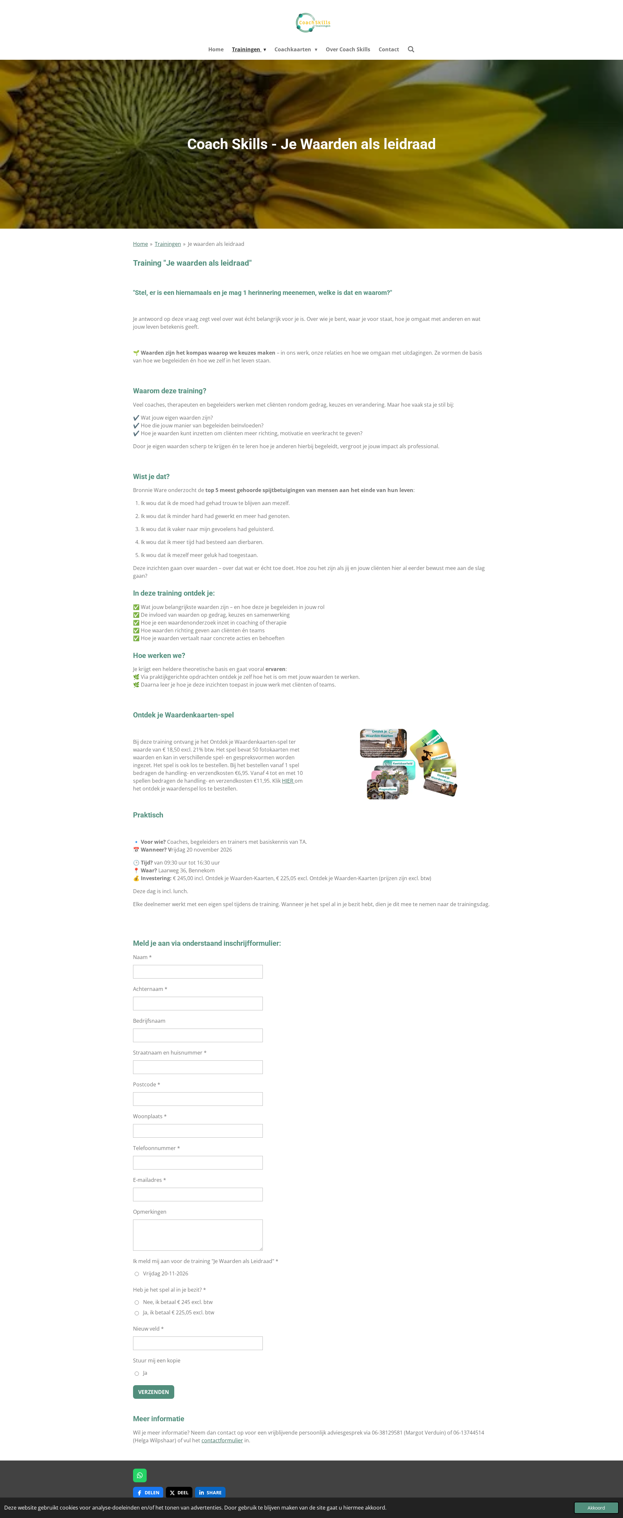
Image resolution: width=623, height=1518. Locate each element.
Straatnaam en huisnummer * (170, 1052)
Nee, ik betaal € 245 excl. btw (178, 1302)
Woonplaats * (150, 1116)
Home (140, 243)
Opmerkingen (149, 1211)
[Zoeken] (411, 49)
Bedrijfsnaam (149, 1020)
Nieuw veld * (148, 1328)
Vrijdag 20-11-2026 (165, 1273)
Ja (145, 1372)
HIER (288, 780)
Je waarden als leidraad (216, 243)
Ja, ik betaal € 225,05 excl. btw (178, 1312)
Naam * (142, 957)
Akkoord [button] (596, 1508)
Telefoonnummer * (156, 1148)
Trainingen (168, 243)
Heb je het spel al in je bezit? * (169, 1289)
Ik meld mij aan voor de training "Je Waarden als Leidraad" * (205, 1261)
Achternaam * (150, 989)
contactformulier (222, 1440)
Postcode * (146, 1084)
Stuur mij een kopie (156, 1360)
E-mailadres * (149, 1179)
